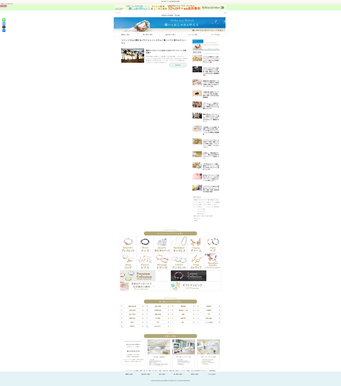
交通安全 (132, 326)
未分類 (202, 215)
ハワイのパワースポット (201, 211)
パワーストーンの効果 (205, 202)
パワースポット (214, 204)
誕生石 (208, 215)
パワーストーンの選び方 (206, 204)
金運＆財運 (132, 310)
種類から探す (129, 374)
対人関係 (157, 318)
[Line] (4, 20)
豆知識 (211, 215)
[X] (4, 27)
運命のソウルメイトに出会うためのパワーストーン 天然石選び (166, 51)
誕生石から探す (146, 374)
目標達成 (208, 306)
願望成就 (183, 306)
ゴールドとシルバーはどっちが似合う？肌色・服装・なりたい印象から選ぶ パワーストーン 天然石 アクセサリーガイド (211, 143)
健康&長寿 (132, 318)
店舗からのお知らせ (200, 213)
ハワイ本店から (199, 206)
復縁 (183, 314)
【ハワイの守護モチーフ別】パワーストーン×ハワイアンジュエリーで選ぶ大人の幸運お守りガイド (211, 59)
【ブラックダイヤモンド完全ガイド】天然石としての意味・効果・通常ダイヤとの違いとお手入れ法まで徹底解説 (211, 71)
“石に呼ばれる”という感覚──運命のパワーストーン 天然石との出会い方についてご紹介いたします (211, 166)
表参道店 (195, 220)
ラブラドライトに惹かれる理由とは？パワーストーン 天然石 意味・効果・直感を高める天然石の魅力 (211, 188)
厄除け (132, 322)
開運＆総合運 (132, 306)
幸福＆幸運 (158, 306)
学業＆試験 (209, 318)
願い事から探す (178, 374)
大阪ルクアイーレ (197, 218)
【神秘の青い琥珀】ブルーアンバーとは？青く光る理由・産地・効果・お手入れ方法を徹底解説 (211, 94)
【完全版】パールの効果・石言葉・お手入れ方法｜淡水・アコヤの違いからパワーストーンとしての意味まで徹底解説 (211, 130)
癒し (183, 322)
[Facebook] (4, 23)
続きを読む (178, 65)
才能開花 (208, 310)
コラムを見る (211, 374)
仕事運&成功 (157, 310)
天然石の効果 (216, 206)
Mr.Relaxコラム (213, 199)
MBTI (209, 199)
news (217, 199)
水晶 (205, 215)
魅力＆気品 (132, 314)
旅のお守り (158, 326)
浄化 (158, 322)
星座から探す (195, 374)
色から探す (162, 374)
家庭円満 (183, 318)
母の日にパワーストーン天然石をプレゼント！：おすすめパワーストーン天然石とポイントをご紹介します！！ (211, 177)
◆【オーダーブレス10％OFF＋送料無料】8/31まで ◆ (170, 1)
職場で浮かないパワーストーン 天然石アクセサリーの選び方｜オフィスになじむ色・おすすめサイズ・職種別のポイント (211, 117)
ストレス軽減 (208, 322)
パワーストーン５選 (196, 202)
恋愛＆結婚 (158, 314)
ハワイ (194, 206)
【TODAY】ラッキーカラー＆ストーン (200, 199)
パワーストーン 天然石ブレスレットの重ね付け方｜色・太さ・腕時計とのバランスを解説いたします (211, 105)
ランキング (209, 206)
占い (212, 206)
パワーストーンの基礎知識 (215, 202)
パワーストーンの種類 (197, 204)
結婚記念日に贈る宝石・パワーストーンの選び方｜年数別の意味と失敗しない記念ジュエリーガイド (211, 83)
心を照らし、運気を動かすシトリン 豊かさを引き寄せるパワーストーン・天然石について (211, 155)
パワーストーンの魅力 (201, 209)
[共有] (4, 30)
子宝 (208, 314)
